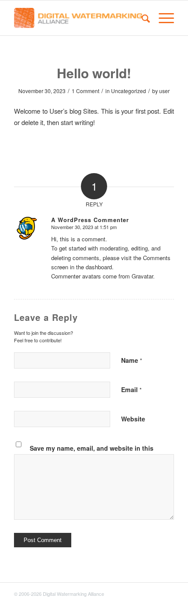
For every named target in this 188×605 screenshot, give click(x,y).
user (164, 90)
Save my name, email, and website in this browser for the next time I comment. (91, 453)
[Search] (141, 17)
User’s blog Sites (73, 110)
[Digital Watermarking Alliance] (78, 17)
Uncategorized (128, 90)
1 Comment (85, 90)
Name (131, 360)
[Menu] (162, 17)
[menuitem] (141, 17)
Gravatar (142, 276)
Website (133, 418)
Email (131, 389)
